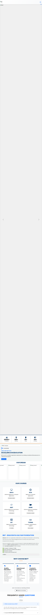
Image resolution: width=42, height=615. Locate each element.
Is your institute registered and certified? (14, 612)
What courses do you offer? (11, 604)
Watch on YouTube (22, 590)
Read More (4, 459)
